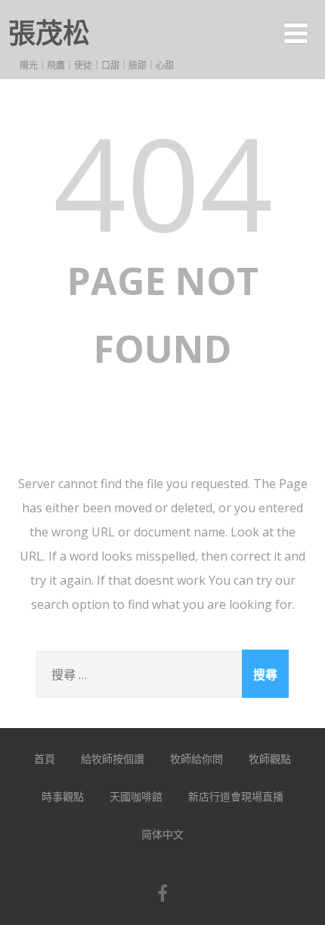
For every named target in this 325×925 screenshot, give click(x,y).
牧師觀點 (270, 758)
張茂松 (49, 32)
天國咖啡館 (136, 796)
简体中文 (162, 834)
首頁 (44, 758)
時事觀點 (63, 796)
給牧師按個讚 (112, 758)
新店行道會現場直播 (235, 796)
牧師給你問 (196, 758)
